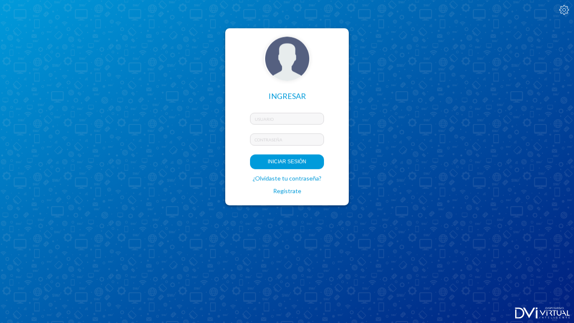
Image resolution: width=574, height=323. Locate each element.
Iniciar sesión (287, 161)
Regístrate (287, 190)
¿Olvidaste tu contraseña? (287, 178)
